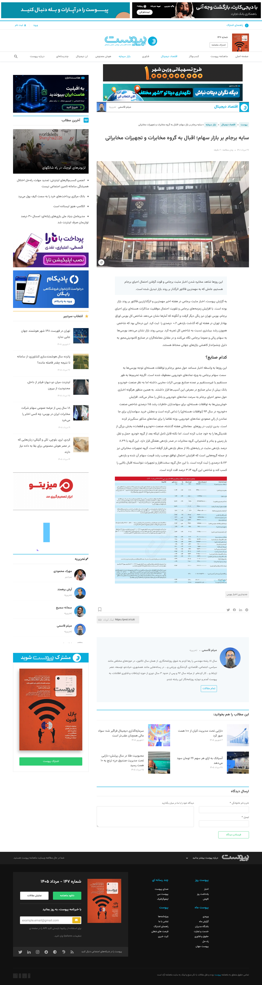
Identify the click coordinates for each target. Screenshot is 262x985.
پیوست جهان (202, 946)
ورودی (206, 917)
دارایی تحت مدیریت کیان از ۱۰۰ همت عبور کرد (200, 733)
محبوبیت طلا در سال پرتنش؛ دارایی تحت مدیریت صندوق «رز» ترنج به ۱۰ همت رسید (122, 761)
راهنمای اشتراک (235, 25)
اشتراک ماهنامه (219, 45)
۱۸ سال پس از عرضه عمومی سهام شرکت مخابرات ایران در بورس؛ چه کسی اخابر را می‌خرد (45, 414)
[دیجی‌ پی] (196, 10)
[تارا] (50, 248)
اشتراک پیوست (51, 761)
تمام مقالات (209, 688)
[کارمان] (50, 532)
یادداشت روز (203, 894)
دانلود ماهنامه (67, 896)
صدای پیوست (161, 889)
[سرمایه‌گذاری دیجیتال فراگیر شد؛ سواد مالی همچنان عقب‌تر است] (159, 746)
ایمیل (246, 817)
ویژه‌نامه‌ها (163, 917)
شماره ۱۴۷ (222, 37)
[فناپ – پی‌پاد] (50, 289)
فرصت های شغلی (159, 931)
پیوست (244, 124)
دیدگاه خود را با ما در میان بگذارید (178, 803)
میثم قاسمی (120, 107)
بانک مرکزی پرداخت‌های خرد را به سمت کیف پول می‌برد (51, 196)
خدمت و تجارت (201, 931)
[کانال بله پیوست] (65, 10)
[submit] (76, 920)
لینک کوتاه (108, 619)
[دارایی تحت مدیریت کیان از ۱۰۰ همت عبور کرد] (238, 746)
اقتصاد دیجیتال (226, 107)
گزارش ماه (204, 921)
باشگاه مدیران (202, 926)
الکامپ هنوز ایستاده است (69, 206)
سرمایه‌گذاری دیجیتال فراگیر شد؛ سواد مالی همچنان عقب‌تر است (121, 733)
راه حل (205, 941)
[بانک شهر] (173, 72)
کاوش (206, 899)
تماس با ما (163, 921)
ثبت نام (19, 25)
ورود (35, 25)
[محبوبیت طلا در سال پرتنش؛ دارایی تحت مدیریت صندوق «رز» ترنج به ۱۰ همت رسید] (159, 773)
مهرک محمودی (63, 571)
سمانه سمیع (64, 607)
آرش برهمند (64, 589)
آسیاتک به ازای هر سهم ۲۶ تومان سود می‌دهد (200, 761)
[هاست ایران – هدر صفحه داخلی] (173, 92)
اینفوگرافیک (162, 899)
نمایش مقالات (34, 896)
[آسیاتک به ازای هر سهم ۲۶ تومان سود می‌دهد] (238, 773)
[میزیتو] (50, 491)
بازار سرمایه (211, 124)
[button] (16, 56)
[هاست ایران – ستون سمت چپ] (50, 94)
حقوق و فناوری (201, 936)
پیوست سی (162, 894)
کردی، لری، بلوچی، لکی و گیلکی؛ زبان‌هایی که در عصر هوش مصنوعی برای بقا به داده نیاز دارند (44, 446)
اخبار (206, 889)
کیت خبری (163, 936)
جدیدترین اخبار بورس (237, 594)
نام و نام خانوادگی (240, 803)
